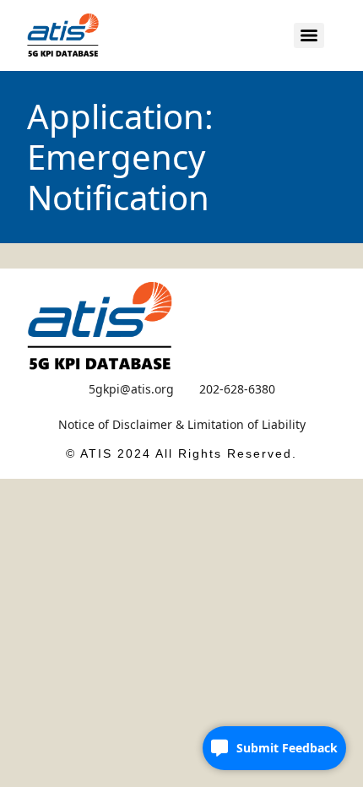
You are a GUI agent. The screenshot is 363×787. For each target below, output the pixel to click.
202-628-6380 (237, 389)
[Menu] (309, 35)
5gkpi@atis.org (131, 389)
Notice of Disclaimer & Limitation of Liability (182, 424)
